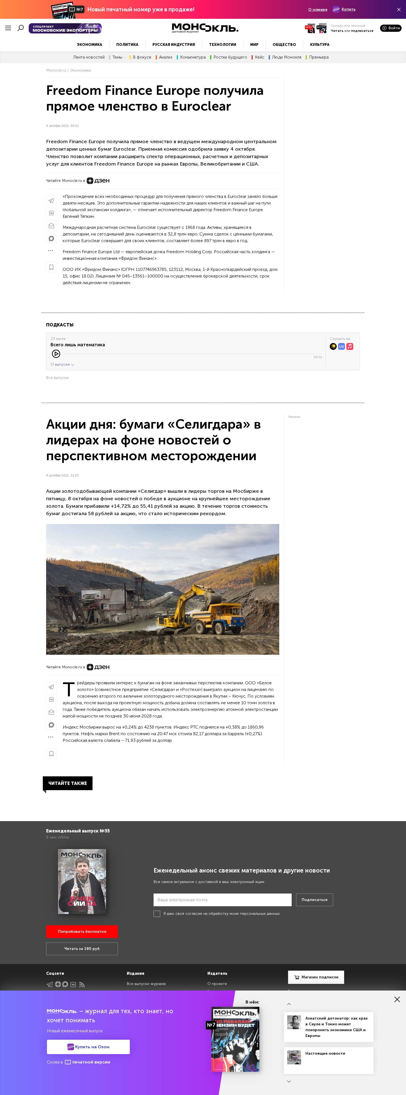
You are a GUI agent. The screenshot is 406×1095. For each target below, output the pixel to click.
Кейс (259, 57)
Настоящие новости (325, 1053)
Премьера (319, 57)
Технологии (222, 45)
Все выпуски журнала (146, 983)
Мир (254, 45)
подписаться (362, 31)
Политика (127, 45)
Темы (117, 57)
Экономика (89, 45)
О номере (317, 9)
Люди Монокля (286, 57)
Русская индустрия (173, 45)
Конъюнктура (193, 57)
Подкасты (59, 325)
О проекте (217, 983)
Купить (348, 9)
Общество (284, 45)
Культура (319, 45)
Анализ (165, 57)
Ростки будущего (230, 57)
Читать (337, 31)
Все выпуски (57, 377)
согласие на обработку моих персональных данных (232, 913)
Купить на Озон (91, 1046)
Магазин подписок (320, 977)
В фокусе (142, 57)
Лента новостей (89, 57)
